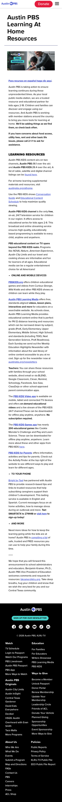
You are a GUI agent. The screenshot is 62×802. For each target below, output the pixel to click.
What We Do (12, 751)
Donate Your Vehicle (43, 713)
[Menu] (57, 4)
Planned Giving (40, 717)
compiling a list (39, 537)
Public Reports (39, 747)
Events (9, 755)
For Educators (39, 653)
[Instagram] (20, 627)
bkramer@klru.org (30, 579)
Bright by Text (16, 480)
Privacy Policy (38, 751)
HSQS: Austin (12, 718)
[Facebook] (13, 627)
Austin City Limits (14, 689)
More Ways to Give (42, 733)
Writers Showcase (41, 657)
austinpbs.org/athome (21, 188)
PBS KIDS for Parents (20, 452)
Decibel (9, 713)
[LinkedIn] (48, 627)
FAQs (8, 768)
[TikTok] (41, 627)
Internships (11, 785)
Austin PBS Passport (16, 665)
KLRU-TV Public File (41, 760)
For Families (38, 649)
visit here (42, 513)
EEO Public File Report (43, 764)
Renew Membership (43, 692)
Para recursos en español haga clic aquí (30, 80)
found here (31, 174)
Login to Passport (14, 652)
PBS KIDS (37, 666)
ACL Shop (10, 794)
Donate (43, 4)
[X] (27, 627)
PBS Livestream (13, 661)
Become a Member (42, 679)
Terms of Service (40, 755)
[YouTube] (34, 627)
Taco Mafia (11, 730)
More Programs (13, 734)
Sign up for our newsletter (30, 618)
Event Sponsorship (42, 729)
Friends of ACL (40, 708)
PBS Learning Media (43, 662)
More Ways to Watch (16, 674)
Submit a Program (15, 760)
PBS (7, 777)
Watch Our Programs (16, 657)
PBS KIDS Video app (24, 396)
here (22, 446)
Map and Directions (16, 764)
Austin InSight (12, 693)
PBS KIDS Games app (25, 424)
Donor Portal (39, 688)
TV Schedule (12, 648)
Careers (9, 781)
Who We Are (12, 747)
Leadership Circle (41, 704)
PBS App (10, 669)
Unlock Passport (40, 683)
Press (8, 789)
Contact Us (11, 772)
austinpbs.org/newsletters (23, 361)
